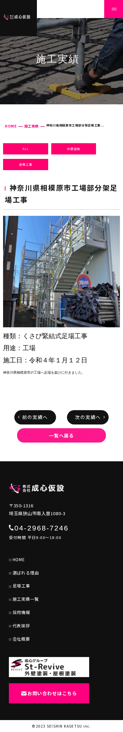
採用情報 (21, 612)
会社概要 (21, 639)
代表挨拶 (21, 626)
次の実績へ (87, 417)
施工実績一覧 (26, 599)
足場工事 (25, 164)
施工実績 (31, 126)
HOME (10, 126)
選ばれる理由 (26, 573)
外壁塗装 (73, 149)
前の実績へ (35, 417)
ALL (25, 149)
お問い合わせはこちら (52, 693)
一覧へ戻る (61, 435)
